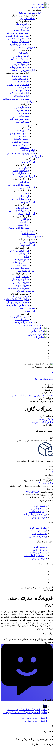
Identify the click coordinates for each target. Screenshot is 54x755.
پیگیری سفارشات (38, 527)
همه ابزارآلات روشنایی (18, 227)
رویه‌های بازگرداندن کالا (35, 514)
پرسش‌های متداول (37, 536)
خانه (51, 395)
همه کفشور (23, 147)
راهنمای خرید (40, 505)
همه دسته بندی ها (32, 325)
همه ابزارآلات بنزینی (19, 210)
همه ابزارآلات (28, 233)
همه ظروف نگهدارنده (18, 288)
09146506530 (32, 492)
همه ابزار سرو (22, 319)
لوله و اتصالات (17, 395)
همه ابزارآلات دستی (19, 199)
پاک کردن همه (46, 419)
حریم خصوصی (39, 533)
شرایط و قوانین (39, 517)
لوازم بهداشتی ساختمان (36, 395)
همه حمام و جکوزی (19, 44)
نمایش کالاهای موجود (42, 422)
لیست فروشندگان (38, 530)
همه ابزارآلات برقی (19, 173)
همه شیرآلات (22, 121)
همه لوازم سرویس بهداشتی (15, 98)
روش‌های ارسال (39, 508)
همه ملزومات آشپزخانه (17, 305)
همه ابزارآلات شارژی (18, 184)
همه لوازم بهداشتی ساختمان (21, 153)
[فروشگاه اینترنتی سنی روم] (38, 364)
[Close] (51, 437)
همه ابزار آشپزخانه (19, 268)
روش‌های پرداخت (38, 511)
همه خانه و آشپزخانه (25, 322)
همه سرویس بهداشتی (18, 67)
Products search (41, 440)
